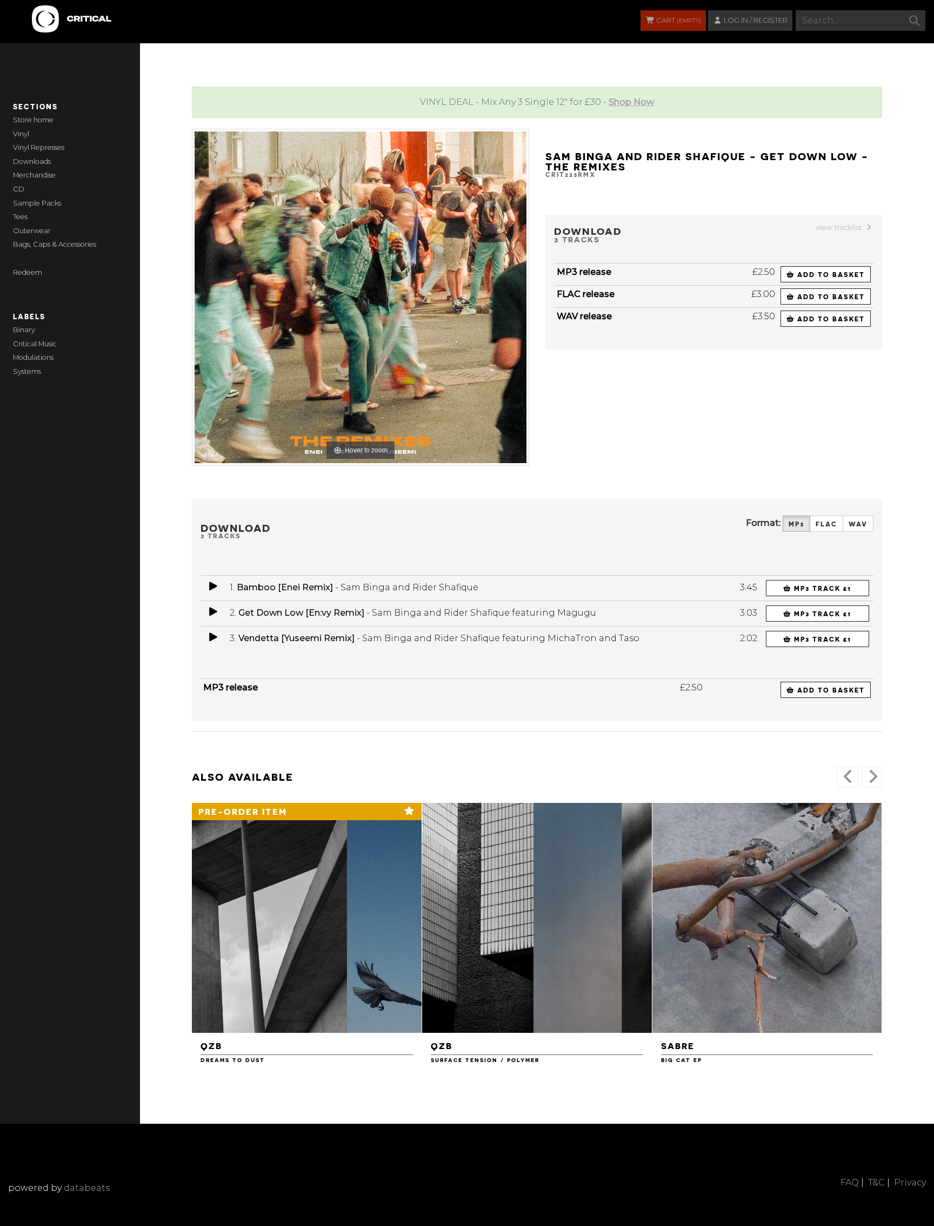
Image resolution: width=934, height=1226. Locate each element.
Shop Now (631, 102)
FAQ (849, 1182)
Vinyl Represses (38, 147)
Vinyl (21, 134)
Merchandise (34, 175)
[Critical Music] (33, 13)
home (44, 120)
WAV (858, 524)
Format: (763, 523)
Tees (20, 217)
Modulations (33, 357)
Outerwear (32, 231)
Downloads (32, 161)
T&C (876, 1182)
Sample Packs (37, 203)
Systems (27, 371)
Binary (24, 330)
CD (18, 189)
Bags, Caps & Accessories (54, 244)
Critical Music (35, 344)
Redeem (27, 272)
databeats (87, 1188)
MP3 (796, 524)
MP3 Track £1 (821, 588)
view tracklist (840, 227)
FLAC (826, 524)
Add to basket (830, 274)
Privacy (910, 1182)
